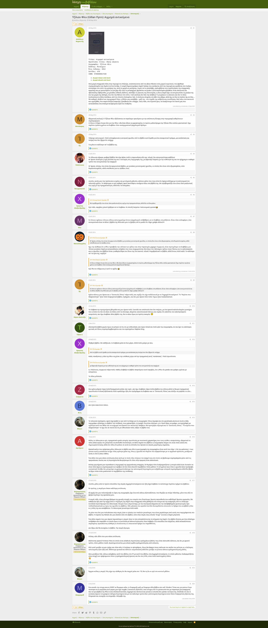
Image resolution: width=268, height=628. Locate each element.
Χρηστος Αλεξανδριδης (79, 207)
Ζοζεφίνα (79, 397)
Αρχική (76, 6)
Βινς (79, 413)
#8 (194, 232)
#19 (193, 568)
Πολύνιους (79, 165)
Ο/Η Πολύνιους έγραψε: (97, 238)
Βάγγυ (79, 429)
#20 (193, 584)
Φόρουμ (85, 6)
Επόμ (80, 24)
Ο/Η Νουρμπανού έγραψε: (98, 200)
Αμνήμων (79, 448)
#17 (193, 480)
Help (184, 622)
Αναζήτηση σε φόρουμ (91, 10)
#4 (194, 154)
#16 (193, 437)
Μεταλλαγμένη (80, 243)
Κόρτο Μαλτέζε (80, 317)
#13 (193, 385)
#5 (194, 177)
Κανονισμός (168, 622)
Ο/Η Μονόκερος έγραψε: (98, 260)
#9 (194, 280)
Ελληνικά (77, 622)
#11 (193, 323)
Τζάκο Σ (80, 334)
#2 (194, 115)
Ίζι (80, 145)
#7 (194, 216)
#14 (193, 401)
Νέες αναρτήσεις (77, 10)
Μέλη (108, 6)
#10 (193, 306)
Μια (79, 227)
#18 (193, 533)
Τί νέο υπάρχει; (96, 6)
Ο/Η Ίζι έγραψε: (95, 349)
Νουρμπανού (79, 189)
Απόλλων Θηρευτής (80, 20)
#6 (194, 195)
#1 (194, 28)
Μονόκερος (79, 126)
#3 (194, 134)
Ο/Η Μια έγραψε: (95, 285)
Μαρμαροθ (79, 595)
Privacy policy (177, 622)
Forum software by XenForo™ (134, 626)
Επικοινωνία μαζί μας (156, 622)
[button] (104, 6)
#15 (193, 417)
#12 (193, 339)
